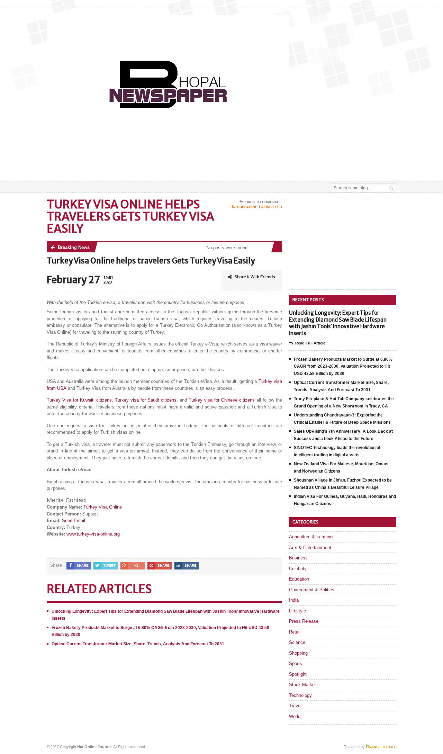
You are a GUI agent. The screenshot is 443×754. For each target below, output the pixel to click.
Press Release (303, 621)
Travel (295, 705)
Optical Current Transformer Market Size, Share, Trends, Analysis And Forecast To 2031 (138, 643)
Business (298, 557)
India (294, 600)
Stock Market (302, 684)
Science (297, 642)
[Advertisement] (315, 163)
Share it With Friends (254, 277)
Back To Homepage (263, 202)
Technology (300, 695)
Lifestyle (297, 610)
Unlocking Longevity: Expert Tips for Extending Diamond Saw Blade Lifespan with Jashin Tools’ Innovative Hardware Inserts (338, 322)
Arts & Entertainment (310, 547)
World (294, 716)
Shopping (298, 653)
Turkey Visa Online (102, 507)
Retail (294, 632)
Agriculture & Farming (311, 536)
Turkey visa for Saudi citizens (145, 400)
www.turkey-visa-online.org (93, 534)
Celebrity (298, 568)
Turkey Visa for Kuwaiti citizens (79, 400)
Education (299, 579)
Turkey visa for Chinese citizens (222, 400)
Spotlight (298, 674)
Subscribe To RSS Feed (259, 207)
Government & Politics (311, 589)
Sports (295, 663)
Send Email (73, 520)
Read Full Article (310, 343)
